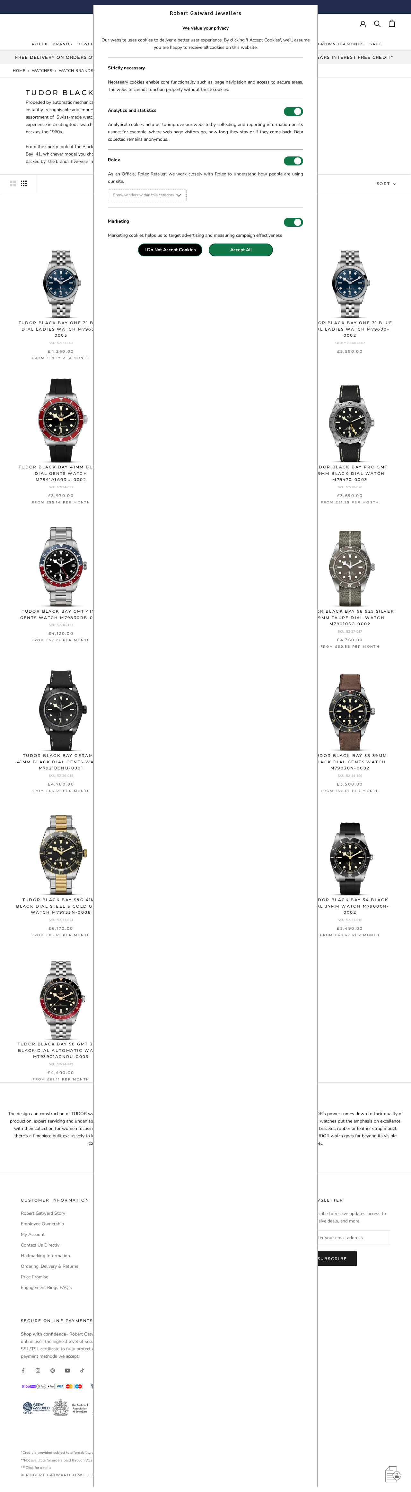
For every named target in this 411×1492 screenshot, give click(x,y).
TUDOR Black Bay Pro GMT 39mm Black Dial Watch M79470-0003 (350, 473)
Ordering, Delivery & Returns (49, 1266)
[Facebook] (23, 1370)
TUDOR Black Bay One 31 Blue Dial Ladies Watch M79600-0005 (61, 329)
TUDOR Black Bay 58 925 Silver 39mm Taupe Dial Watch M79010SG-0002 (350, 617)
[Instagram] (38, 1370)
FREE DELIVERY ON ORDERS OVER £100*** (68, 57)
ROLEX (40, 44)
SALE (376, 44)
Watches (42, 70)
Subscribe (332, 1258)
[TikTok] (82, 1370)
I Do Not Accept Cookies (170, 250)
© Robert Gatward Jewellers (61, 1475)
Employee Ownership (42, 1224)
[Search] (377, 23)
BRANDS (63, 44)
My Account (33, 1234)
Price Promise (34, 1277)
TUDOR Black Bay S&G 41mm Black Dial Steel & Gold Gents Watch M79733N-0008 (61, 906)
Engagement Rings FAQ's (46, 1287)
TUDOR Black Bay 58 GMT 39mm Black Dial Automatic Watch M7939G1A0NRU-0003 (61, 1050)
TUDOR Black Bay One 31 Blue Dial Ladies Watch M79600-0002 (350, 329)
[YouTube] (67, 1370)
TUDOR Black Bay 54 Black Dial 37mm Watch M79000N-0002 (349, 906)
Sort (384, 183)
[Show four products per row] (24, 183)
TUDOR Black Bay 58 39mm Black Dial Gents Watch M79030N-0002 (350, 762)
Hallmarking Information (45, 1256)
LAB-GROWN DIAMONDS (335, 44)
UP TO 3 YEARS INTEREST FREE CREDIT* (342, 57)
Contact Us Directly (40, 1245)
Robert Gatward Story (43, 1213)
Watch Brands (76, 70)
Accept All (241, 250)
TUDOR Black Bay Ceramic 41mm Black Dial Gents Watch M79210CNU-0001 (61, 762)
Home (19, 70)
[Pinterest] (52, 1370)
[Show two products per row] (13, 183)
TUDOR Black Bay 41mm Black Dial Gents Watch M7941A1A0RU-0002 (61, 473)
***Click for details (36, 1467)
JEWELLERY (92, 44)
